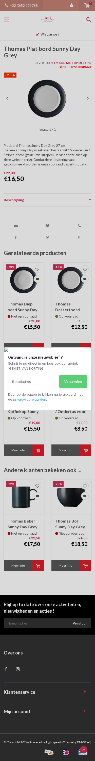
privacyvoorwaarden (29, 399)
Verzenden (73, 381)
